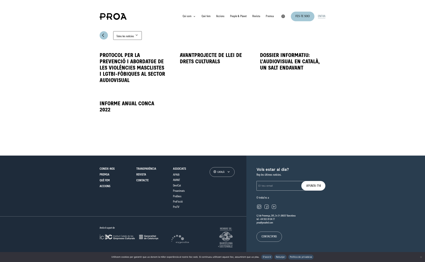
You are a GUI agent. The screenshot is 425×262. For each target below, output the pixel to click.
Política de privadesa (301, 257)
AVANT (176, 180)
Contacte (142, 180)
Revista (256, 16)
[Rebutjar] (421, 257)
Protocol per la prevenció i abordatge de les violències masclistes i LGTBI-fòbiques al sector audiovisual (132, 68)
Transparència (146, 168)
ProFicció (178, 201)
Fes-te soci (303, 16)
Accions (220, 16)
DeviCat (177, 185)
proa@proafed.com (264, 222)
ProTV (176, 207)
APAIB (176, 174)
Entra (321, 16)
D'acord (267, 257)
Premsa (270, 16)
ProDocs (177, 196)
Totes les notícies (127, 35)
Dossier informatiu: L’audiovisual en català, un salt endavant (290, 62)
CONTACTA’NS (269, 236)
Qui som (187, 16)
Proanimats (179, 190)
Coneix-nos (107, 168)
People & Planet (238, 16)
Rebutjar (280, 257)
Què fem (206, 16)
